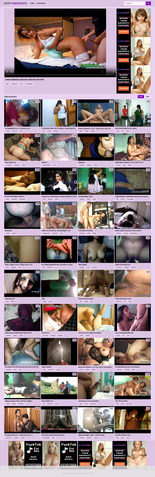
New (147, 96)
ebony (87, 369)
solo (88, 267)
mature (118, 165)
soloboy (58, 369)
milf (21, 131)
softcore (94, 267)
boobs (49, 131)
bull (91, 301)
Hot (140, 96)
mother (29, 84)
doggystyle (46, 233)
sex (7, 84)
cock (129, 301)
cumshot (17, 165)
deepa (13, 301)
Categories (40, 3)
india (50, 301)
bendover (55, 233)
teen (61, 233)
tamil (124, 165)
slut (21, 84)
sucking (16, 438)
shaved (133, 267)
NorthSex (15, 3)
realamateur (133, 233)
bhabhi (87, 335)
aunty (94, 199)
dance (128, 131)
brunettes (22, 199)
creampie (9, 165)
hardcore (15, 131)
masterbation (47, 165)
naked (15, 335)
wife (80, 301)
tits (125, 301)
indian (86, 131)
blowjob (81, 165)
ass (122, 131)
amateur (55, 131)
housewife (130, 199)
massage (129, 403)
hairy (80, 131)
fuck (19, 267)
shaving (81, 199)
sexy (117, 131)
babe (133, 369)
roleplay (89, 165)
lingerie (50, 199)
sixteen (14, 233)
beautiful (14, 199)
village (14, 403)
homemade (46, 438)
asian (7, 199)
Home (32, 3)
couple (14, 84)
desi (54, 165)
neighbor (21, 403)
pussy (8, 131)
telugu (93, 131)
